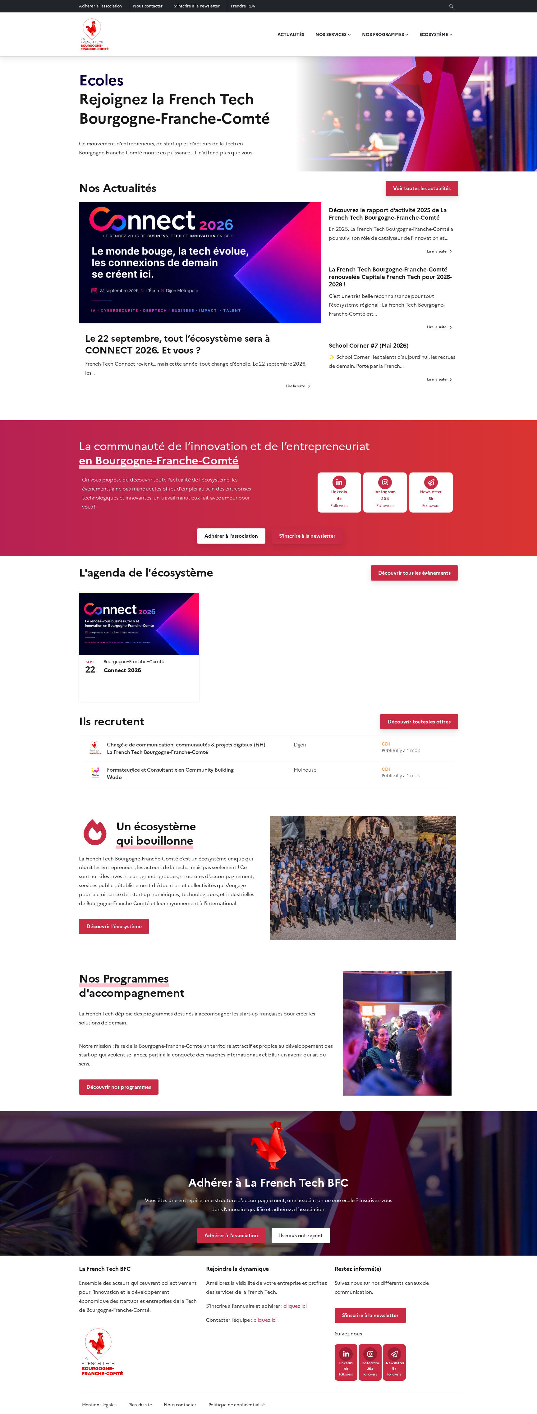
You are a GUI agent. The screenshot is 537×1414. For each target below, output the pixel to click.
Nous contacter (148, 6)
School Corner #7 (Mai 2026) (369, 345)
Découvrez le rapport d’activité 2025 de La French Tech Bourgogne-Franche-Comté (388, 214)
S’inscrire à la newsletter (197, 6)
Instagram (385, 492)
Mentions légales (99, 1405)
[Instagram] (385, 482)
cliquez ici (294, 1306)
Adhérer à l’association (100, 6)
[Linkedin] (339, 482)
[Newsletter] (431, 482)
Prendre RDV (243, 6)
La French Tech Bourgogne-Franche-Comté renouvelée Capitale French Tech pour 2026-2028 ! (390, 277)
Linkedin (339, 492)
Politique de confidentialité (237, 1405)
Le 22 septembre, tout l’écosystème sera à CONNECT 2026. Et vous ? (177, 344)
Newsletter (431, 492)
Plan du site (146, 1405)
